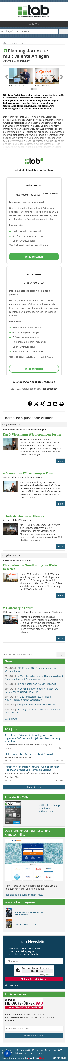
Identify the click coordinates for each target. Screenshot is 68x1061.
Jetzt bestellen (34, 256)
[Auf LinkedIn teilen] (49, 405)
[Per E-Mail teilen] (55, 404)
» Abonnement (46, 811)
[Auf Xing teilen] (43, 405)
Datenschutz (21, 1053)
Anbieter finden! (35, 1035)
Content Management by (15, 1057)
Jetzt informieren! (12, 985)
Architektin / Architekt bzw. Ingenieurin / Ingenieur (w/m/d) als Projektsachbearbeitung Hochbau (32, 738)
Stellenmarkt (23, 1050)
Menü (35, 24)
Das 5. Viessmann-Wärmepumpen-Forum (32, 434)
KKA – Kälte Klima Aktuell (25, 924)
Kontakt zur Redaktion (44, 1050)
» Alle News (11, 718)
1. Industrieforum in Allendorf (24, 516)
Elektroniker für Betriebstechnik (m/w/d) (29, 754)
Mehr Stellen (34, 787)
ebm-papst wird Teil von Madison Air (30, 704)
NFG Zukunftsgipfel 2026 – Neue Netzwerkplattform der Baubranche (28, 698)
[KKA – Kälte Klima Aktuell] (10, 924)
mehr (60, 460)
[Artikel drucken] (62, 404)
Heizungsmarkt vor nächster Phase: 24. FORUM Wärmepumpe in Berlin (31, 690)
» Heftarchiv (45, 808)
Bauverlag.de (59, 1057)
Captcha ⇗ (46, 975)
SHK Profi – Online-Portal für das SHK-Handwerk (29, 913)
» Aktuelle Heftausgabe (51, 805)
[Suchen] (63, 31)
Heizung (13, 42)
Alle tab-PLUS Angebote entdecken (34, 381)
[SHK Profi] (10, 913)
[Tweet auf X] (36, 405)
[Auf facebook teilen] (30, 405)
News (23, 42)
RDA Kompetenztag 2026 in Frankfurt (30, 683)
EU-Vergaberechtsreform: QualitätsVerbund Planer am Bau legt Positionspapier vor (34, 677)
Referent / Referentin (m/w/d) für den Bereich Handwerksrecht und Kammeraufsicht (32, 768)
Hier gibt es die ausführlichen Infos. (24, 894)
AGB (60, 1050)
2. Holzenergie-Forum (18, 608)
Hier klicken (37, 971)
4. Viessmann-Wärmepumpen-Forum (29, 473)
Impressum (36, 1053)
